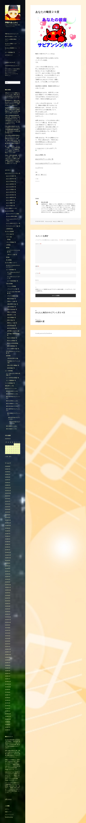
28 (12, 453)
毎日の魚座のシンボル (11, 429)
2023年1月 (7, 582)
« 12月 (6, 456)
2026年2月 (7, 482)
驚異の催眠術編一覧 (12, 346)
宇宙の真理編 (9, 283)
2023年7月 (7, 566)
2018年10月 (8, 719)
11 (6, 448)
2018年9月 (7, 722)
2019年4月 (7, 703)
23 (17, 451)
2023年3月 (7, 576)
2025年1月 (7, 517)
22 (14, 451)
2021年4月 (7, 638)
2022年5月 (7, 603)
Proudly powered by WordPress (43, 333)
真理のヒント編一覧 (12, 323)
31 (19, 453)
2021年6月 (7, 633)
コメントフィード (9, 814)
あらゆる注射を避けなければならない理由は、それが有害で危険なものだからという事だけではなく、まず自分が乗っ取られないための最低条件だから (12, 743)
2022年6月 (7, 601)
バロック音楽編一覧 (11, 242)
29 (14, 453)
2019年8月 (7, 692)
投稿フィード (8, 812)
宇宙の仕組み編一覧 (12, 309)
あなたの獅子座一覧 (11, 197)
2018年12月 (8, 713)
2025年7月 (7, 501)
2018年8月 (7, 724)
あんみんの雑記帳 (9, 231)
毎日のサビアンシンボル (11, 388)
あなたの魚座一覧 (10, 205)
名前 (37, 266)
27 (10, 453)
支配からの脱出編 (11, 312)
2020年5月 (7, 668)
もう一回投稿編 (9, 370)
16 (17, 448)
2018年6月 (7, 730)
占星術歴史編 (9, 228)
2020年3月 (7, 673)
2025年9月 (7, 496)
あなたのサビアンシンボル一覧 (12, 173)
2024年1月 (7, 549)
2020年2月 (7, 676)
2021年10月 (8, 622)
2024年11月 (8, 523)
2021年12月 (8, 617)
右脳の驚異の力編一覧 (12, 304)
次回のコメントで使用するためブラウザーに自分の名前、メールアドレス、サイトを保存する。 (55, 290)
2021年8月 (7, 627)
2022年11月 (8, 587)
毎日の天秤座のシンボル (12, 394)
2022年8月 (7, 595)
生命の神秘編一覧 (11, 317)
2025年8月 (7, 498)
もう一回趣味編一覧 (11, 380)
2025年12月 (8, 488)
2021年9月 (7, 625)
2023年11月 (8, 555)
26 (8, 453)
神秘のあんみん (11, 22)
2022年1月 (7, 614)
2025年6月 (7, 504)
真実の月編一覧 (11, 320)
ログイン (7, 809)
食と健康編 (8, 260)
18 (6, 451)
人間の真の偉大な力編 (12, 358)
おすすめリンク (9, 55)
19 (8, 451)
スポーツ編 (8, 237)
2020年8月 (7, 660)
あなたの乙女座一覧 (11, 176)
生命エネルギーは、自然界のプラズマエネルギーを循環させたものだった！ (12, 773)
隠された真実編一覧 (12, 340)
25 (6, 453)
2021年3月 (7, 641)
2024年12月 (8, 520)
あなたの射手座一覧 (11, 184)
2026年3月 (7, 480)
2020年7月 (7, 662)
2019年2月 (7, 708)
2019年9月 (7, 689)
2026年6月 (7, 471)
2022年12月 (8, 584)
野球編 (8, 239)
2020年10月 (8, 654)
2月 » (10, 456)
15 (14, 448)
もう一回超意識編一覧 (12, 281)
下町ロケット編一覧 (12, 254)
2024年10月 (8, 525)
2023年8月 (7, 563)
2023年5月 (7, 571)
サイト (37, 280)
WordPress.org (9, 817)
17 (19, 448)
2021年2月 (7, 644)
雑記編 (7, 257)
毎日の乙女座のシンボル (11, 36)
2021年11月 (8, 619)
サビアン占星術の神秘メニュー (11, 40)
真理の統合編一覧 (11, 325)
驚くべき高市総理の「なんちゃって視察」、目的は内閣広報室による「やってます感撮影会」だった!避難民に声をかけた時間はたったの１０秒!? (12, 149)
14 (12, 448)
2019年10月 (8, 687)
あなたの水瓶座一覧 (11, 189)
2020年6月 (7, 665)
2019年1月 (7, 711)
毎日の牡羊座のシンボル (12, 406)
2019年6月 (7, 697)
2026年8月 (7, 466)
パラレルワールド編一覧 (13, 289)
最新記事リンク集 (11, 314)
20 (10, 451)
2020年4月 (7, 670)
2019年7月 (7, 695)
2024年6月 (7, 536)
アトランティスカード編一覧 (13, 226)
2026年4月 (7, 477)
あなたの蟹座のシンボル (11, 208)
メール (37, 273)
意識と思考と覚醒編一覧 (13, 365)
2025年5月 (7, 506)
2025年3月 (7, 512)
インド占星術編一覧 (10, 383)
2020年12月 (8, 649)
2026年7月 (7, 469)
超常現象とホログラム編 (13, 331)
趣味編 (7, 247)
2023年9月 (7, 560)
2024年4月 (7, 541)
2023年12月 (8, 552)
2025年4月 (7, 509)
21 (12, 451)
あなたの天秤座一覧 (11, 181)
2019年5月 (7, 700)
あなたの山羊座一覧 (11, 186)
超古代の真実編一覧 (12, 328)
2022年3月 (7, 609)
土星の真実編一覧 (11, 306)
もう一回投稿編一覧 (10, 52)
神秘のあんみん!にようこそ (11, 33)
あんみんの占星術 (9, 211)
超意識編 (8, 355)
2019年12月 (8, 681)
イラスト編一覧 (10, 234)
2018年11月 (8, 716)
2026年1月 (7, 485)
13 (10, 448)
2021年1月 (7, 646)
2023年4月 (7, 574)
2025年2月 (7, 515)
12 (8, 448)
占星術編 (8, 245)
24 (19, 451)
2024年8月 (7, 531)
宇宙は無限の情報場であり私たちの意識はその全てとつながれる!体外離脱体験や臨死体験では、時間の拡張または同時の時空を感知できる (12, 129)
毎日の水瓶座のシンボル (12, 403)
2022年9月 (7, 592)
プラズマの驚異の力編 (12, 296)
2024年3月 (7, 544)
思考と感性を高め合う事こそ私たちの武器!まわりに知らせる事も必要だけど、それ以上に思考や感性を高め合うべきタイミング (12, 754)
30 (17, 453)
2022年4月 (7, 606)
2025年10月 (8, 493)
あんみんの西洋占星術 (11, 216)
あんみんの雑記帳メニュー (11, 48)
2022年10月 (8, 590)
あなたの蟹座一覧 (10, 200)
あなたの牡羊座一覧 (11, 195)
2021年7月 (7, 630)
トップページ (39, 167)
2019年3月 (7, 705)
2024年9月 (7, 528)
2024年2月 (7, 547)
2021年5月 (7, 636)
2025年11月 (8, 490)
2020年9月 (7, 657)
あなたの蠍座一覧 (10, 203)
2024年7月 (7, 533)
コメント (38, 243)
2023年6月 (7, 568)
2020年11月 (8, 652)
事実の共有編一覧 (11, 298)
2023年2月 (7, 579)
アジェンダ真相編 (11, 286)
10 (19, 446)
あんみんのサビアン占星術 (12, 213)
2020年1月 (7, 679)
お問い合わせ (8, 799)
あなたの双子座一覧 (11, 178)
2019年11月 (8, 684)
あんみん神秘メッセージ (11, 262)
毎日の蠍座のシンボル (11, 426)
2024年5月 (7, 539)
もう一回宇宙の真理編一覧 (12, 377)
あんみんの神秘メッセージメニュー (11, 44)
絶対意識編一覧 (11, 368)
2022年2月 (7, 611)
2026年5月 (7, 474)
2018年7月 (7, 727)
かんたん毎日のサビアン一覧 (13, 223)
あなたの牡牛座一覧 (11, 192)
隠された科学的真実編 (12, 343)
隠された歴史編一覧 (12, 338)
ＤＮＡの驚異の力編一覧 (13, 348)
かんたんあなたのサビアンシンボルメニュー (48, 163)
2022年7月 (7, 598)
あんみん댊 (49, 221)
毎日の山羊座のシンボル (12, 401)
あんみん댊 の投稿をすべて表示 (60, 212)
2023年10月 (8, 558)
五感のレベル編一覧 (12, 301)
